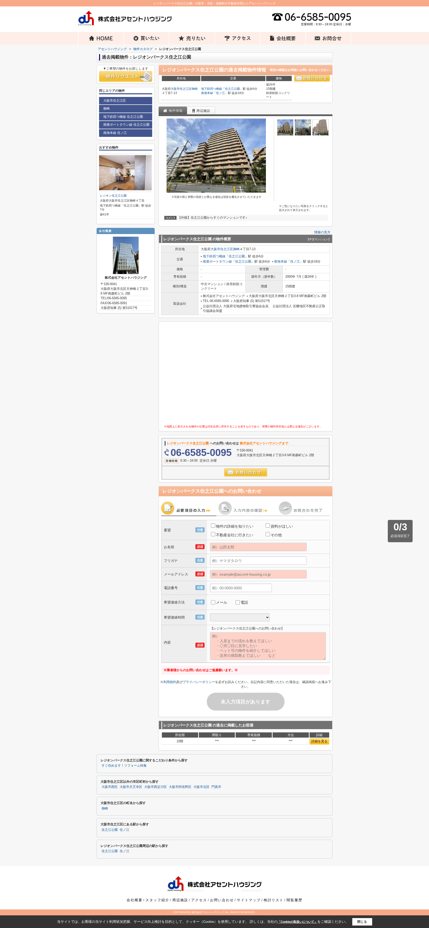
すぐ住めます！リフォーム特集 (124, 765)
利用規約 (169, 682)
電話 (244, 602)
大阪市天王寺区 (131, 787)
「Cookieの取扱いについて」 (297, 922)
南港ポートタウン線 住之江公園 (126, 124)
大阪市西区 (110, 787)
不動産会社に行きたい (234, 535)
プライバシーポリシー (199, 682)
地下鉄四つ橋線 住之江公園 (123, 117)
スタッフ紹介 (157, 900)
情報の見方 (322, 232)
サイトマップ (249, 900)
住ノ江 (220, 93)
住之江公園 (232, 88)
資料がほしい (282, 526)
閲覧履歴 (294, 900)
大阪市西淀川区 (155, 787)
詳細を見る (319, 741)
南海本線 (207, 93)
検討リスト (274, 900)
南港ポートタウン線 (217, 261)
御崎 (195, 88)
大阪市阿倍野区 (180, 787)
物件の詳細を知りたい (234, 526)
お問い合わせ (222, 900)
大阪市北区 (201, 787)
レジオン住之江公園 (113, 195)
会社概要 (135, 900)
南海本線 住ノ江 (115, 133)
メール (221, 602)
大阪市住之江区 (181, 88)
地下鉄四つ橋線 (211, 88)
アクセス (199, 900)
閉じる (362, 922)
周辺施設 (180, 900)
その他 (276, 535)
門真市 (216, 787)
